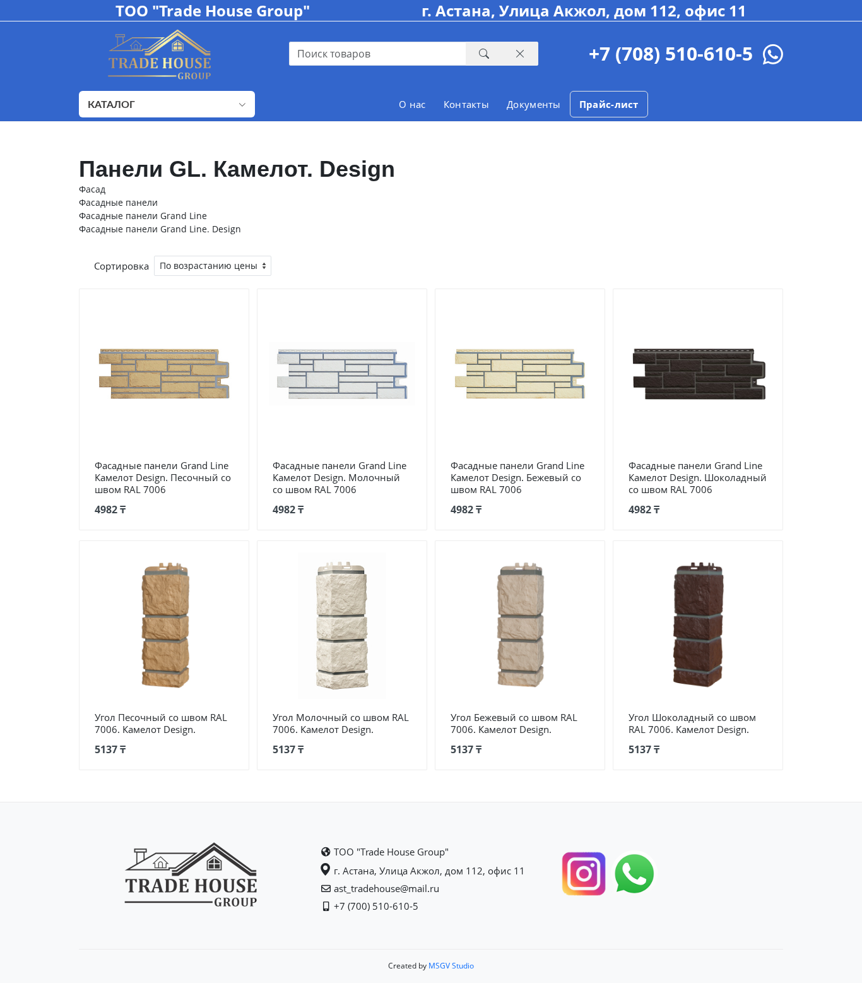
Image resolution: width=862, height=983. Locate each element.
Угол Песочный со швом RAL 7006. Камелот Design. (161, 723)
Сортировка (121, 265)
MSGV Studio (450, 965)
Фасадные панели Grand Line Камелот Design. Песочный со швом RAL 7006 (163, 477)
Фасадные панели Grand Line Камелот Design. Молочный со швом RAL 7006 (339, 477)
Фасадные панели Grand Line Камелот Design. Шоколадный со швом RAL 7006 (698, 477)
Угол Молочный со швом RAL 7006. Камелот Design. (341, 723)
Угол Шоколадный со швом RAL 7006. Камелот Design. (692, 723)
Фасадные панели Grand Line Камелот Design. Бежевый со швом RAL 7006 (517, 477)
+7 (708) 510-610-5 (671, 53)
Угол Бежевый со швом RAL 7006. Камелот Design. (514, 723)
